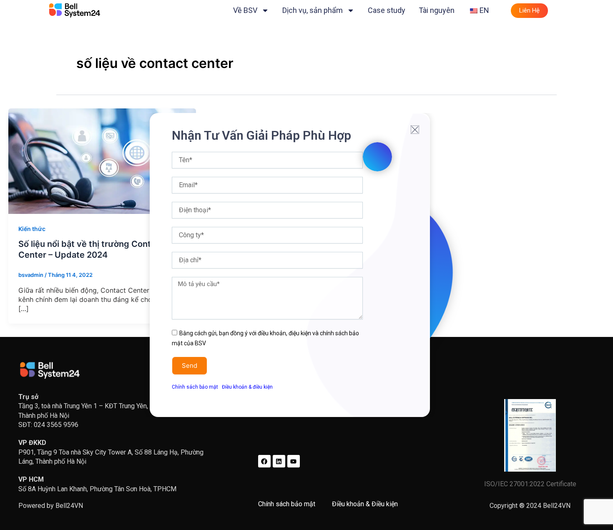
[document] (306, 265)
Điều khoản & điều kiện (247, 387)
